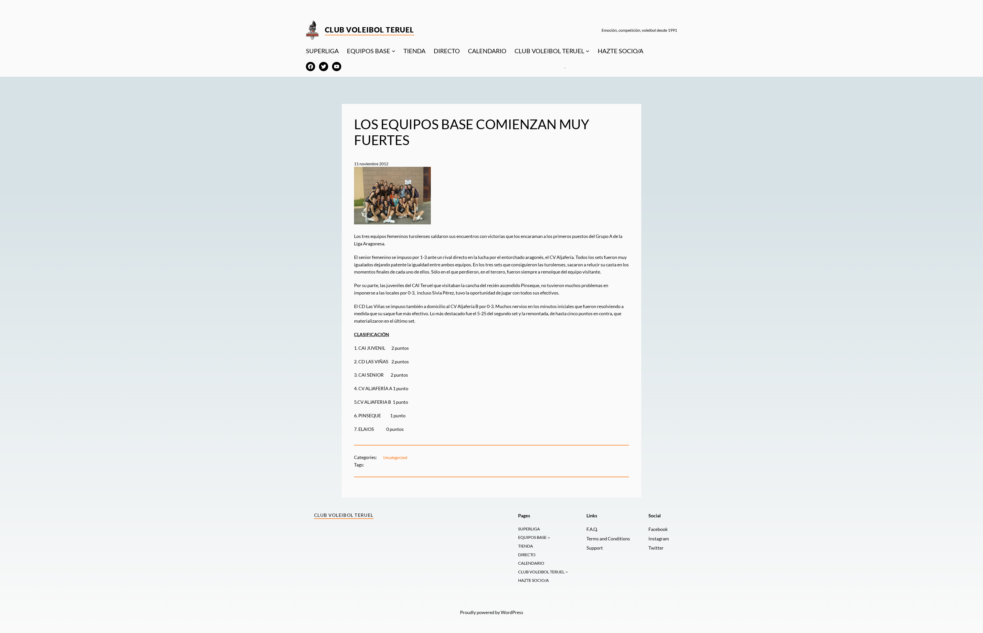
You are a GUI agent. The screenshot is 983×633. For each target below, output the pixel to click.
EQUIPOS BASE (368, 50)
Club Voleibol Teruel (369, 29)
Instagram (658, 538)
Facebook (658, 529)
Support (594, 548)
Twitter (656, 548)
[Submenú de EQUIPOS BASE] (393, 51)
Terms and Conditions (608, 538)
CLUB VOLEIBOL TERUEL (549, 50)
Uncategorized (395, 457)
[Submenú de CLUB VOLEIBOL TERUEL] (587, 51)
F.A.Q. (592, 529)
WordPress (512, 612)
